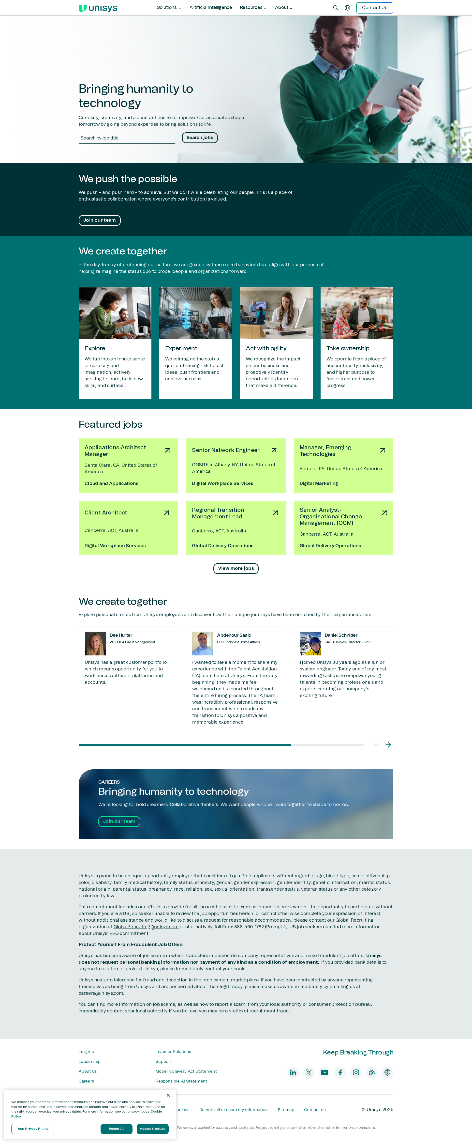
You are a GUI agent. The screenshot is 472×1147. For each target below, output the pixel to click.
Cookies (181, 1110)
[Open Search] (336, 8)
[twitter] (309, 1072)
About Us (88, 1071)
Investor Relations (173, 1052)
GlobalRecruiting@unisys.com (146, 927)
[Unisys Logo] (98, 8)
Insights (86, 1052)
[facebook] (340, 1072)
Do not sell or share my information (233, 1110)
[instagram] (356, 1072)
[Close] (168, 1095)
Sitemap (286, 1110)
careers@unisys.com (101, 993)
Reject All (116, 1129)
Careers (86, 1081)
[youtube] (324, 1072)
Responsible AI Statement (181, 1081)
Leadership (90, 1062)
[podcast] (387, 1072)
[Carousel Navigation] (382, 745)
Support (164, 1062)
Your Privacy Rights (32, 1129)
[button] (377, 745)
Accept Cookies (153, 1129)
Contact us (314, 1110)
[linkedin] (293, 1072)
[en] (347, 8)
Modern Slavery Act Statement (186, 1071)
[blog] (372, 1072)
